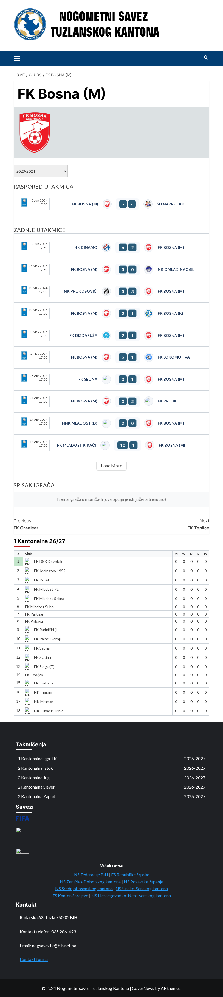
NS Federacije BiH (91, 874)
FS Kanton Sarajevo (70, 895)
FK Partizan (34, 614)
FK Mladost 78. (46, 589)
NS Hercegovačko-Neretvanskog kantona (131, 895)
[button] (19, 58)
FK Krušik (42, 580)
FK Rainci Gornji (47, 639)
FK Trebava (43, 683)
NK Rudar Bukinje (49, 710)
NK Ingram (43, 692)
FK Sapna (42, 648)
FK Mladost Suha (39, 606)
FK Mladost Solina (49, 598)
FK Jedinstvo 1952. (50, 570)
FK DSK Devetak (48, 561)
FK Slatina (42, 657)
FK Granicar (26, 524)
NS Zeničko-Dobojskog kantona (90, 881)
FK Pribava (34, 621)
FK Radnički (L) (46, 629)
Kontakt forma (34, 959)
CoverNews (143, 988)
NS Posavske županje (143, 881)
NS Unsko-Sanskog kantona (142, 888)
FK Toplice (198, 524)
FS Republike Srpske (130, 874)
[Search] (206, 57)
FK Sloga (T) (44, 666)
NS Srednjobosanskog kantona (84, 888)
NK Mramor (43, 701)
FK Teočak (34, 674)
